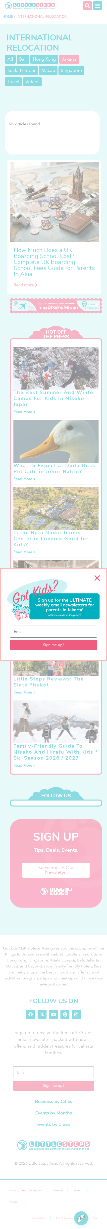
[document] (53, 614)
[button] (97, 578)
